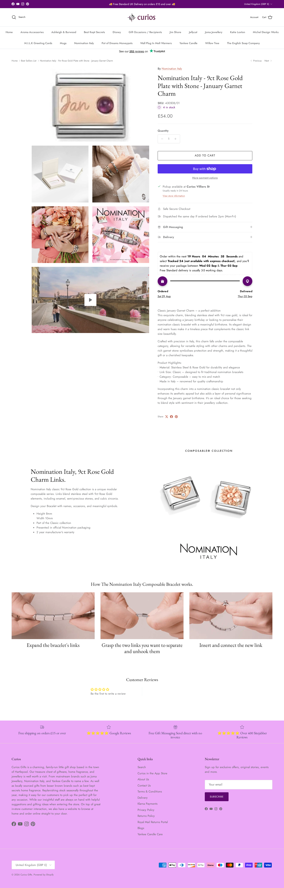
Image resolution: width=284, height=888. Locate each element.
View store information (174, 196)
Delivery (143, 798)
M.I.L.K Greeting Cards (38, 43)
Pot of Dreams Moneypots (117, 43)
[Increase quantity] (176, 139)
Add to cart (205, 155)
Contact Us (144, 785)
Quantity (163, 131)
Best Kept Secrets (94, 32)
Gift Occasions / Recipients (145, 32)
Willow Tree (212, 43)
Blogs (141, 828)
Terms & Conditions (150, 791)
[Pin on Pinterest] (176, 416)
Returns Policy (146, 816)
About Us (143, 779)
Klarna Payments (147, 804)
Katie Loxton (237, 32)
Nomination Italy (84, 43)
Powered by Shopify (44, 874)
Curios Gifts (26, 874)
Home (9, 32)
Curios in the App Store (152, 773)
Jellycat (193, 32)
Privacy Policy (146, 810)
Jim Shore (175, 32)
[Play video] (90, 300)
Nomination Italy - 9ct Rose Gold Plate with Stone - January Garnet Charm (76, 60)
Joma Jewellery (213, 32)
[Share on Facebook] (171, 416)
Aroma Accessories (32, 32)
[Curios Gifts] (142, 17)
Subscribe (217, 796)
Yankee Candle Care (150, 834)
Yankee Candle (188, 43)
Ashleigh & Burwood (63, 32)
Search (142, 767)
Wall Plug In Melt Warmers (156, 43)
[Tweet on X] (166, 416)
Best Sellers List (28, 60)
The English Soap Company (243, 43)
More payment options (205, 177)
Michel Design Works (266, 32)
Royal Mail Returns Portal (153, 822)
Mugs (63, 43)
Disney (117, 32)
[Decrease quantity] (161, 139)
